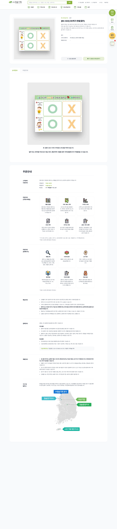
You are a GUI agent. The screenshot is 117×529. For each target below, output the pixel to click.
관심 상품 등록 (72, 58)
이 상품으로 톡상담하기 (94, 58)
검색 (69, 2)
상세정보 (15, 70)
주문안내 (25, 70)
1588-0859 (48, 183)
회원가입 (106, 2)
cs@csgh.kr (48, 185)
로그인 (100, 2)
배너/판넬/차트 (64, 18)
